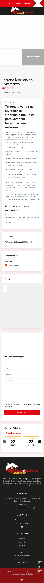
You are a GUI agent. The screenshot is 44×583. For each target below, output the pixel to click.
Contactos (22, 562)
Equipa (22, 549)
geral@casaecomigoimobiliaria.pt (23, 508)
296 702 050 (23, 505)
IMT (22, 559)
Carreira (22, 545)
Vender (22, 552)
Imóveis (22, 539)
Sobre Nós (22, 542)
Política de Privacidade (22, 523)
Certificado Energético (22, 556)
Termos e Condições (23, 404)
